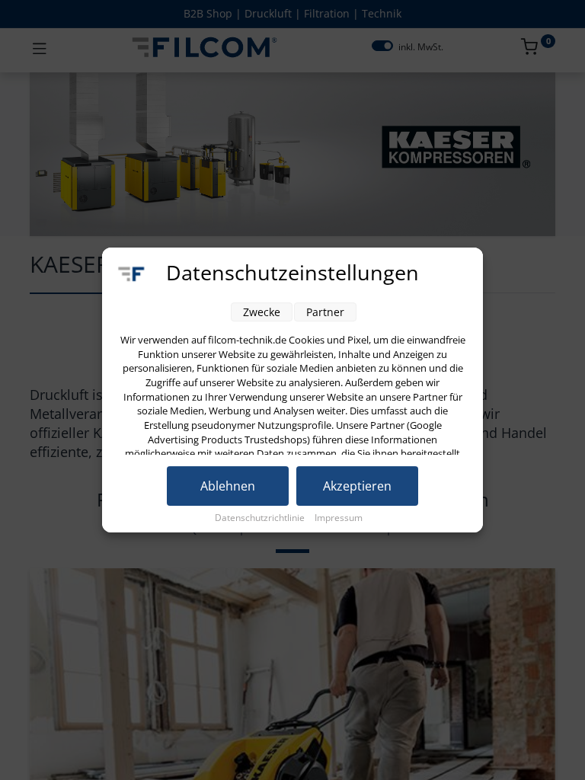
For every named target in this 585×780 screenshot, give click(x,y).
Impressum (339, 517)
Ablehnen (227, 486)
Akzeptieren (357, 486)
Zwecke (261, 312)
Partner (325, 312)
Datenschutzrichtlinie (261, 517)
